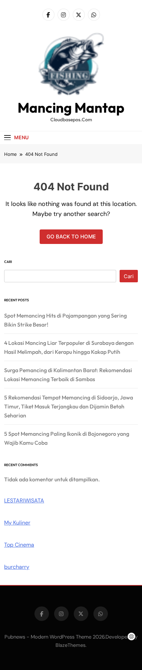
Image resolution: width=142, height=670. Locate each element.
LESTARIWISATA (24, 500)
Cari (8, 261)
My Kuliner (17, 522)
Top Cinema (19, 544)
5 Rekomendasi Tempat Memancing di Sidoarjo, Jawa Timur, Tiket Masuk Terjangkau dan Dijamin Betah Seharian (68, 406)
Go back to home (71, 236)
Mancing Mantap (71, 107)
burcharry (16, 566)
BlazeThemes (70, 645)
